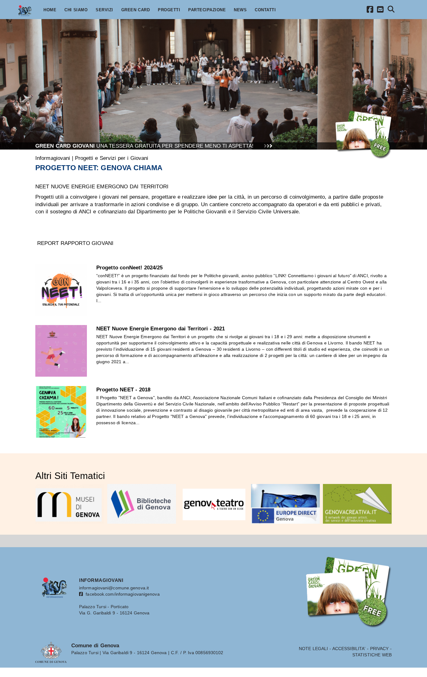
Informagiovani (52, 158)
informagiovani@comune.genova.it (114, 587)
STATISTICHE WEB (372, 654)
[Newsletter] (380, 10)
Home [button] (49, 10)
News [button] (240, 10)
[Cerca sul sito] (391, 10)
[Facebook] (370, 10)
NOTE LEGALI (313, 648)
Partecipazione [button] (207, 10)
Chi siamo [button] (76, 10)
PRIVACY (379, 648)
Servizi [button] (104, 10)
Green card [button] (135, 10)
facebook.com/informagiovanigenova (121, 594)
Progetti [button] (169, 10)
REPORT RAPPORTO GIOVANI (75, 243)
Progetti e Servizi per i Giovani (111, 158)
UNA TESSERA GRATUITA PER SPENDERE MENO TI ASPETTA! (144, 146)
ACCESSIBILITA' (348, 648)
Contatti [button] (265, 10)
